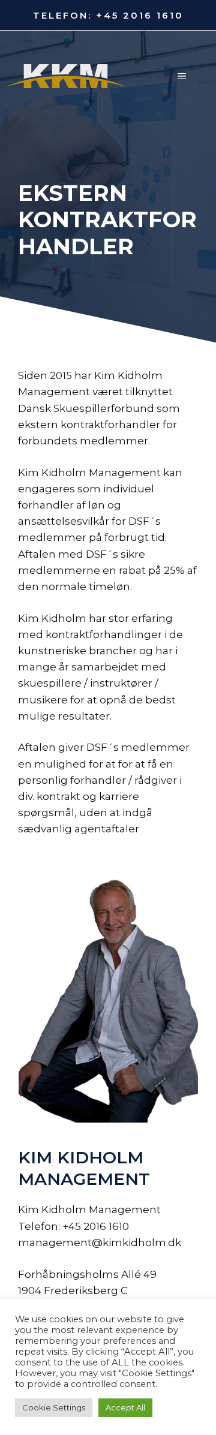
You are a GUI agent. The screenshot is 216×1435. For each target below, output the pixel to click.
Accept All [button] (125, 1407)
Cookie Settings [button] (53, 1407)
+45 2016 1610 (140, 15)
